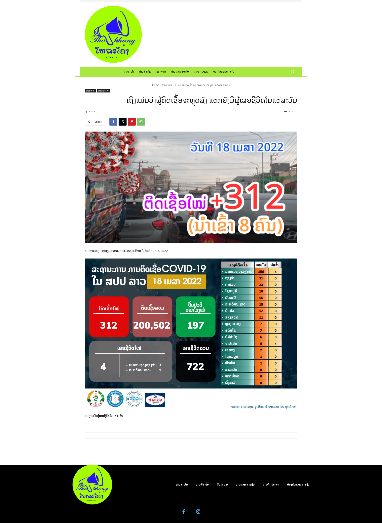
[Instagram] (198, 511)
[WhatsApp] (141, 122)
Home (155, 85)
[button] (292, 71)
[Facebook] (113, 122)
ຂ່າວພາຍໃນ (167, 85)
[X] (123, 122)
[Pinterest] (132, 122)
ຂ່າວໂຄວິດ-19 (103, 90)
